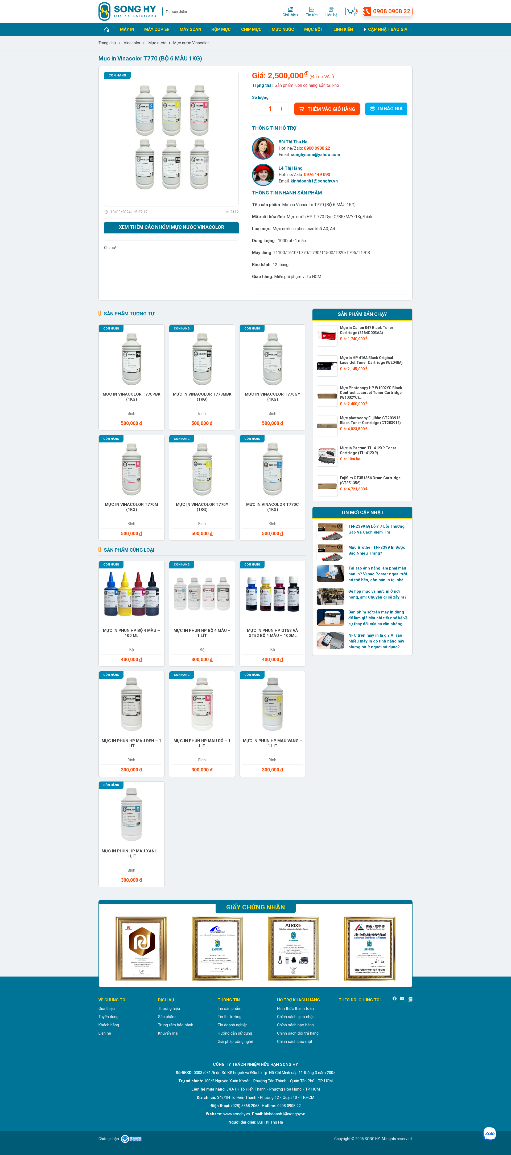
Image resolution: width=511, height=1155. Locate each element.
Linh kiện (343, 29)
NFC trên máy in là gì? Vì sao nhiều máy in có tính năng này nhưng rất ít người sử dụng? (376, 641)
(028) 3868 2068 (245, 1105)
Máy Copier (157, 29)
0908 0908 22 (289, 1105)
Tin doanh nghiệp (233, 1025)
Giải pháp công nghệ (235, 1041)
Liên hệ (104, 1033)
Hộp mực (221, 29)
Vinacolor (132, 42)
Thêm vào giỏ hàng (331, 109)
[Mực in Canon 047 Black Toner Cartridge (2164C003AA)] (327, 336)
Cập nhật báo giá (387, 29)
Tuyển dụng (108, 1016)
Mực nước (283, 29)
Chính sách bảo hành (295, 1025)
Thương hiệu (169, 1008)
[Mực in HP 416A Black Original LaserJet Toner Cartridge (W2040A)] (327, 366)
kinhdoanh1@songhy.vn (314, 181)
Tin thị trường (229, 1016)
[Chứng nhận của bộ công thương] (131, 1139)
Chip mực (251, 29)
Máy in (127, 29)
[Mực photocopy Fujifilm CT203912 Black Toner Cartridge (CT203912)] (327, 426)
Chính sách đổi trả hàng (298, 1033)
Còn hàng (117, 75)
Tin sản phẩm (229, 1008)
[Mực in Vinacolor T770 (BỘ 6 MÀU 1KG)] (171, 139)
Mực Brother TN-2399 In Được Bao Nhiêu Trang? (376, 550)
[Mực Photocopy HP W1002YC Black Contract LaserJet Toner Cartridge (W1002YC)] (327, 396)
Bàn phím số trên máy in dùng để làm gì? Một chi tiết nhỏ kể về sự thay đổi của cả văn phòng (377, 618)
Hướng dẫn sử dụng (235, 1033)
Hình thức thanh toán (295, 1008)
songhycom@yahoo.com (315, 154)
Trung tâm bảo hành (175, 1025)
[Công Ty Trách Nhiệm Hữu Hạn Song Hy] (127, 11)
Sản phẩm (167, 1016)
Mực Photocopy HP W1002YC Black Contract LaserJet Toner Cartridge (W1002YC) (371, 393)
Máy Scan (190, 29)
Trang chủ (107, 42)
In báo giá (390, 108)
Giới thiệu (106, 1008)
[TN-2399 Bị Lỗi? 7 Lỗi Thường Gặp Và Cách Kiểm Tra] (330, 531)
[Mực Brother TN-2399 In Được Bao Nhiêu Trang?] (330, 552)
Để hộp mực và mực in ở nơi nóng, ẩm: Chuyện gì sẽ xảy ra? (377, 594)
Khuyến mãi (168, 1033)
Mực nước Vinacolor (191, 42)
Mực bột (313, 29)
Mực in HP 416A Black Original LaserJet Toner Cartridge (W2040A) (371, 360)
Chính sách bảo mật (294, 1041)
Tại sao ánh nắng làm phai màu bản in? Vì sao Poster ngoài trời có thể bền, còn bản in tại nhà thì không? (377, 574)
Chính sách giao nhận (296, 1016)
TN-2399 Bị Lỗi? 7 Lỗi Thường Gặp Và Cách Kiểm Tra (376, 529)
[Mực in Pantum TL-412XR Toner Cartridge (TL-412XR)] (327, 456)
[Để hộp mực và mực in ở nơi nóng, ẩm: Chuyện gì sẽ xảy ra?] (330, 596)
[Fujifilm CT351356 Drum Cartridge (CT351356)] (327, 486)
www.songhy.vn (236, 1114)
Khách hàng (108, 1025)
